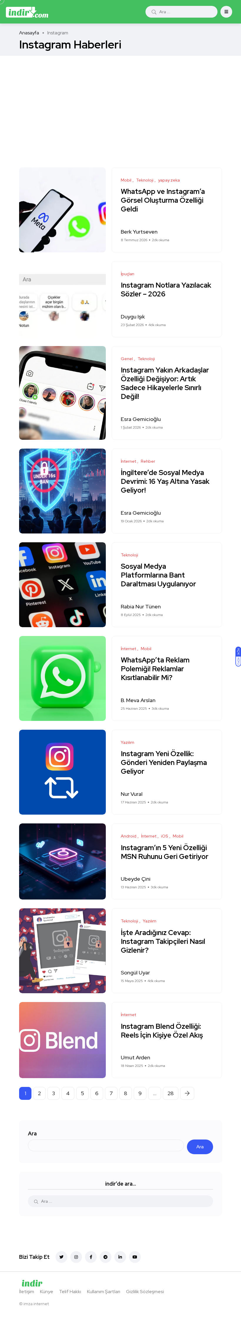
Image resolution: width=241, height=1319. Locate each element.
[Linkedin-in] (120, 1257)
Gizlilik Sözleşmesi (145, 1291)
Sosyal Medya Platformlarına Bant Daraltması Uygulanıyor (159, 575)
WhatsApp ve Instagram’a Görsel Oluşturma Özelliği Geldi (163, 200)
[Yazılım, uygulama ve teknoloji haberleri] (27, 12)
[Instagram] (76, 1257)
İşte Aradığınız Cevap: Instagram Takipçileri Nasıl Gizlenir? (163, 941)
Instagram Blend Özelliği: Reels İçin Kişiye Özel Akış (162, 1031)
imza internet (36, 1303)
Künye (46, 1291)
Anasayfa (29, 33)
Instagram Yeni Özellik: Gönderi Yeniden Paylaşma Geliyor (164, 762)
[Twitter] (61, 1257)
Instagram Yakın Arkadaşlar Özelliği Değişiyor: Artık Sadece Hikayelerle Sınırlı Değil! (165, 383)
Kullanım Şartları (103, 1291)
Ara (32, 1133)
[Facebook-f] (91, 1257)
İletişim (26, 1291)
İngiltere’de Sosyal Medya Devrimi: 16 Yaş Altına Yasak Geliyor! (165, 481)
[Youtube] (135, 1257)
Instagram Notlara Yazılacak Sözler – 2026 (166, 290)
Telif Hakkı (70, 1291)
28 (171, 1093)
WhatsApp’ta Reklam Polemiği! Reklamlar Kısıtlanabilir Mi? (155, 669)
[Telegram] (105, 1257)
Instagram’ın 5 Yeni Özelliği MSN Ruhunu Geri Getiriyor (164, 852)
